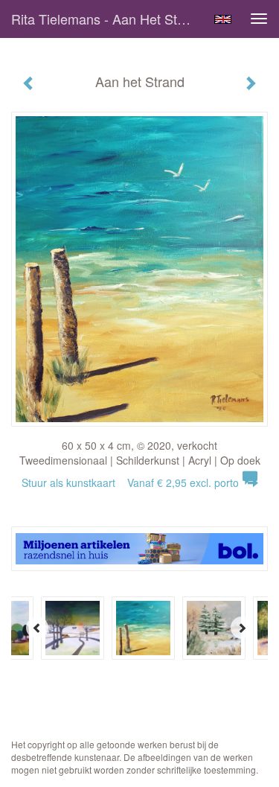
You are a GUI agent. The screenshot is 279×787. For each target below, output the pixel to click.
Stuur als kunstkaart (130, 482)
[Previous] (37, 627)
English (222, 19)
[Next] (242, 627)
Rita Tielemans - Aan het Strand (106, 18)
